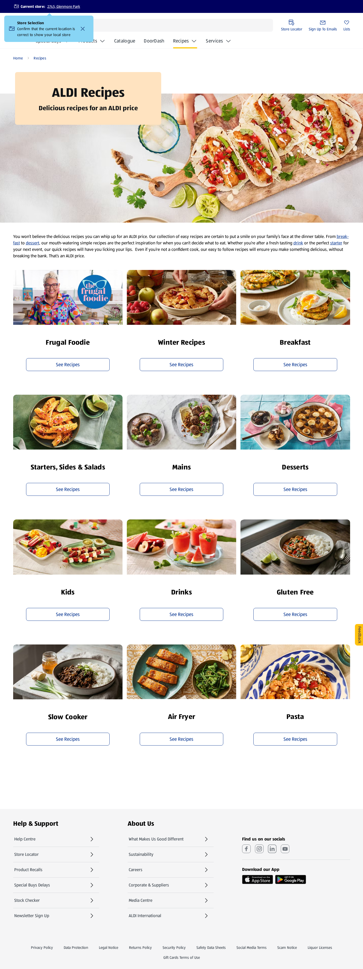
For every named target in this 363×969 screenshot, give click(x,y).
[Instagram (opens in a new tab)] (259, 849)
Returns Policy (140, 947)
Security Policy (174, 947)
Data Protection (76, 947)
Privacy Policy (42, 947)
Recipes (181, 40)
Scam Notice (287, 947)
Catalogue (124, 42)
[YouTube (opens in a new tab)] (285, 849)
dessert (32, 243)
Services (214, 40)
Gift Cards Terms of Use (181, 957)
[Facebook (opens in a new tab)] (246, 849)
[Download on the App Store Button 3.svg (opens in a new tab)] (257, 879)
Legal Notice (108, 947)
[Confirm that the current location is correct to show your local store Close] (82, 28)
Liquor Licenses (320, 947)
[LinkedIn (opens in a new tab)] (272, 849)
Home (18, 58)
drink (298, 243)
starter (336, 243)
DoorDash (154, 42)
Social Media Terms (251, 947)
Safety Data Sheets (211, 947)
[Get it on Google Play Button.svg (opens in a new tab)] (290, 879)
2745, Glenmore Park (63, 6)
